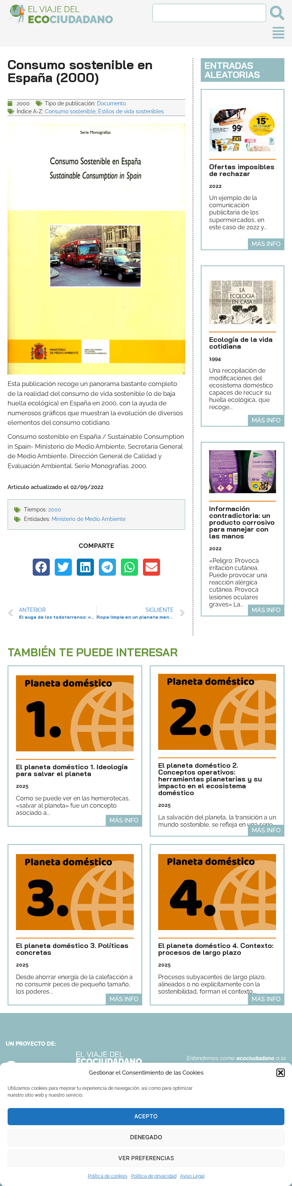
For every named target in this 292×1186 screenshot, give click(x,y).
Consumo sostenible (70, 111)
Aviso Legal (192, 1176)
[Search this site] (209, 13)
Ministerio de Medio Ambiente (88, 519)
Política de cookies (107, 1176)
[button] (280, 1072)
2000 (54, 509)
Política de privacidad (153, 1176)
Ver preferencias (146, 1158)
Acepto (146, 1116)
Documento (111, 103)
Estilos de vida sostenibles (131, 111)
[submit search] (277, 13)
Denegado (146, 1137)
